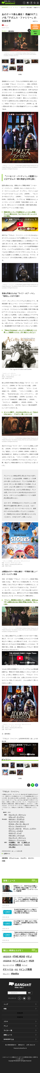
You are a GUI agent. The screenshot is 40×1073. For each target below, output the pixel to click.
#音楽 (3, 861)
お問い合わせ (30, 1045)
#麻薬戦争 (7, 957)
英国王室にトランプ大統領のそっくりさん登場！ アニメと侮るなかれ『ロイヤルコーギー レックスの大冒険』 (20, 214)
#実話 (18, 965)
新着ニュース (8, 1035)
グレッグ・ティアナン (17, 817)
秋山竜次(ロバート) (16, 845)
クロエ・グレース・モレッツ (19, 824)
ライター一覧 (8, 1030)
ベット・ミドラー (30, 828)
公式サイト (7, 853)
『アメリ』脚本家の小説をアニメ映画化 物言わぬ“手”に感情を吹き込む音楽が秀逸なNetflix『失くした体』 (21, 602)
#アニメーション (14, 858)
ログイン (35, 21)
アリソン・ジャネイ (16, 831)
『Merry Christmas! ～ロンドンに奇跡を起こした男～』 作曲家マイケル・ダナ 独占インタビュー (20, 331)
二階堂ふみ (26, 842)
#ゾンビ (24, 965)
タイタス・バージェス (17, 835)
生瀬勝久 (13, 842)
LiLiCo (27, 845)
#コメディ (24, 858)
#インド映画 (25, 969)
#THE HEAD (19, 956)
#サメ (29, 956)
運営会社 (20, 1045)
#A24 (31, 960)
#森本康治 (11, 31)
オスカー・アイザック (17, 819)
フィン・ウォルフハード (18, 826)
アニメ (6, 25)
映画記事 (20, 1013)
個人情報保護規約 (10, 1045)
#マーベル (8, 969)
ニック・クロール (15, 828)
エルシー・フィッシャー (18, 840)
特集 (5, 1008)
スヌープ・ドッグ (15, 833)
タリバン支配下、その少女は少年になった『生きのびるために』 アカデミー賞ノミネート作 (21, 413)
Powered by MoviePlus (19, 1048)
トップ (6, 1004)
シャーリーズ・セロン (17, 821)
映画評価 (20, 1017)
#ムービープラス (8, 965)
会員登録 (35, 26)
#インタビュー (20, 960)
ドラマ (6, 1021)
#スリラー (31, 858)
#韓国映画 (7, 961)
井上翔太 (13, 847)
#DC (16, 969)
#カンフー (6, 974)
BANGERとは (9, 1039)
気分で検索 (35, 32)
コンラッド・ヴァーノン (18, 815)
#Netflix (15, 973)
